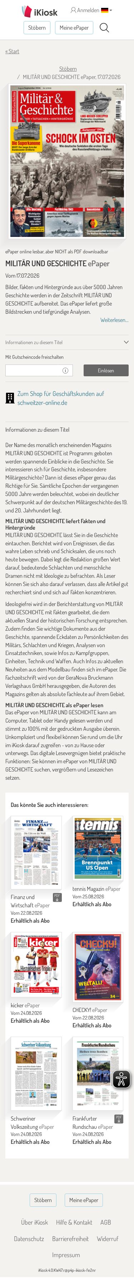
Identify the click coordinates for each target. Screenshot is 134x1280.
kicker (25, 1005)
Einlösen (106, 370)
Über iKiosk (34, 1222)
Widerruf (107, 1238)
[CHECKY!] (98, 967)
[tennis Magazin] (98, 848)
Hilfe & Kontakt (74, 1222)
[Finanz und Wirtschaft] (36, 852)
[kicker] (36, 964)
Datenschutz (29, 1238)
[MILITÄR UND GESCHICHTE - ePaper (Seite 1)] (67, 161)
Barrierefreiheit (70, 1238)
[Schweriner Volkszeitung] (36, 1074)
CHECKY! (90, 1009)
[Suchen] (104, 27)
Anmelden (87, 10)
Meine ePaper (74, 27)
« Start (12, 51)
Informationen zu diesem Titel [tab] (34, 342)
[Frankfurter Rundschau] (98, 1074)
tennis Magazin (96, 888)
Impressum (66, 1255)
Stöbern (37, 27)
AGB (105, 1222)
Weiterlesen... (114, 319)
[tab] (67, 357)
